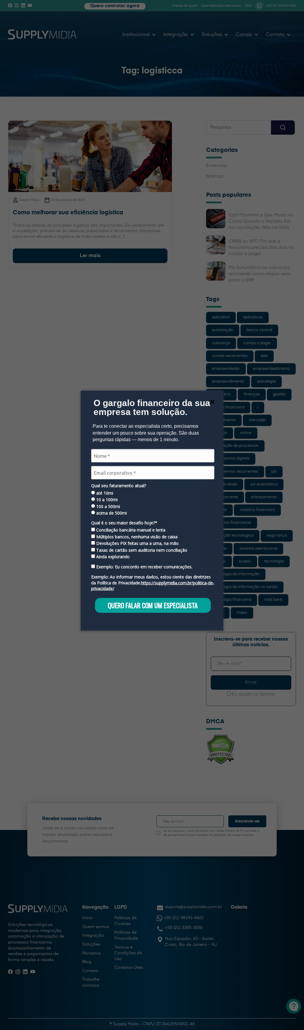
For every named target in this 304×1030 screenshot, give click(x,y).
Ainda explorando (112, 556)
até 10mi (104, 493)
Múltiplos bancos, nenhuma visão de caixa (136, 536)
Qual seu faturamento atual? (118, 485)
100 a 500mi (107, 506)
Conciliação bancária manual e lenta (130, 530)
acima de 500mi (111, 512)
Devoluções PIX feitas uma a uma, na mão (137, 543)
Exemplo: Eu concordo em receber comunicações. (143, 567)
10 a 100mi (106, 499)
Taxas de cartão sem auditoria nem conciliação (141, 550)
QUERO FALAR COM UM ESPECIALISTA (153, 605)
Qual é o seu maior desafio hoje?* (124, 522)
